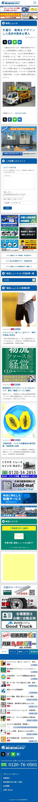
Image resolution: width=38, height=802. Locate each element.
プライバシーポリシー (11, 774)
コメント (13, 651)
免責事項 (6, 778)
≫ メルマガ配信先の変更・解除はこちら (19, 547)
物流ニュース (12, 23)
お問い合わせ (8, 790)
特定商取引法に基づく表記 (12, 782)
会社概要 (6, 786)
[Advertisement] (19, 567)
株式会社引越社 (20, 113)
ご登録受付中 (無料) (19, 528)
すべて (4, 651)
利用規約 (24, 170)
